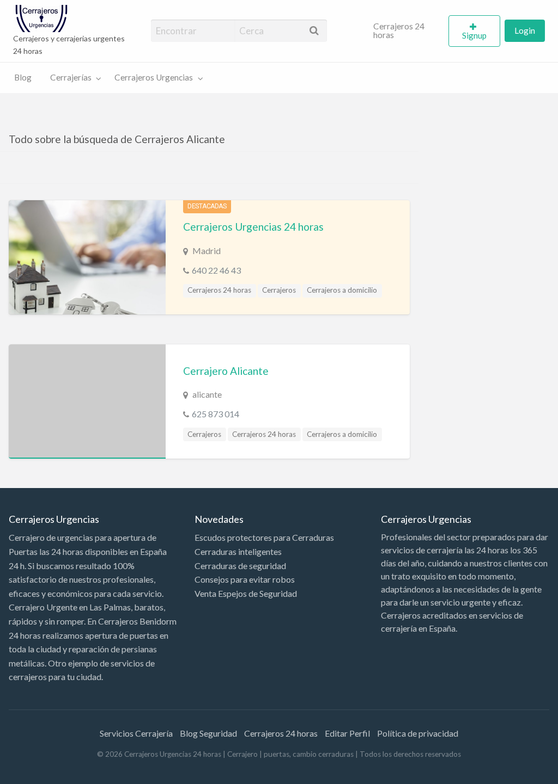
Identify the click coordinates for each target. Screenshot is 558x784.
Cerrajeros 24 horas (398, 30)
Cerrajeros (279, 290)
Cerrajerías (71, 77)
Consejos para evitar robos (245, 579)
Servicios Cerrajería (136, 733)
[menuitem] (406, 31)
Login (524, 30)
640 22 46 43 (216, 270)
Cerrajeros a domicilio (342, 290)
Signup (474, 35)
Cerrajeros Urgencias (153, 77)
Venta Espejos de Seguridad (246, 593)
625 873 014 (215, 414)
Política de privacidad (417, 733)
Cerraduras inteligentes (238, 551)
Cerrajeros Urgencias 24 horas (253, 226)
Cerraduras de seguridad (240, 565)
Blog (23, 77)
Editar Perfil (347, 733)
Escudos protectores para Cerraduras (264, 537)
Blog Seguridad (208, 733)
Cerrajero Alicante (226, 371)
